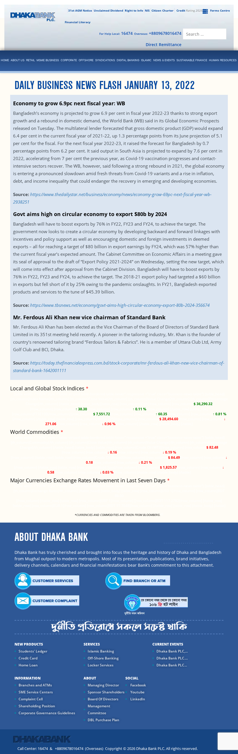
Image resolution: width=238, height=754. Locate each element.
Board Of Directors (103, 699)
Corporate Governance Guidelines (47, 712)
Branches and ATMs (35, 685)
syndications (105, 60)
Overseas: (157, 33)
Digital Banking (128, 60)
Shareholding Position (37, 706)
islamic (146, 60)
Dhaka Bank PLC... (171, 665)
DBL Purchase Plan (103, 719)
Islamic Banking (101, 651)
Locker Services (100, 665)
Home (5, 60)
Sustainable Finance (191, 60)
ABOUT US (17, 60)
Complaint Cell (31, 699)
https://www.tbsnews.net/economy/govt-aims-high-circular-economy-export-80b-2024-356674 (120, 305)
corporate (69, 60)
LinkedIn (137, 699)
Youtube (137, 692)
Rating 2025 (189, 10)
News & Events (164, 60)
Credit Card (28, 658)
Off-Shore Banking (103, 658)
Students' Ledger (33, 651)
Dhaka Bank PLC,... (172, 651)
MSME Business (48, 60)
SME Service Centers (36, 692)
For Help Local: (116, 33)
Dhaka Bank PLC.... (172, 658)
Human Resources (223, 60)
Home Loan (28, 665)
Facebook (137, 685)
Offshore (86, 60)
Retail (30, 60)
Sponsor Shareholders (106, 692)
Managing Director (103, 685)
